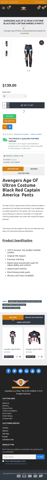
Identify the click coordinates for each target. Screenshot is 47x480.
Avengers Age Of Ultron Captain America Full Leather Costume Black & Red (13, 349)
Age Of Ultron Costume (11, 308)
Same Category (23, 322)
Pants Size (6, 92)
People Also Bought (34, 317)
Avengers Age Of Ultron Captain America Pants (25, 301)
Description (13, 169)
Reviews (34, 169)
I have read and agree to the (16, 462)
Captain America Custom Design (14, 304)
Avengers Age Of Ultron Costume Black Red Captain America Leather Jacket (35, 349)
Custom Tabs (23, 173)
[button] (27, 70)
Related (13, 317)
